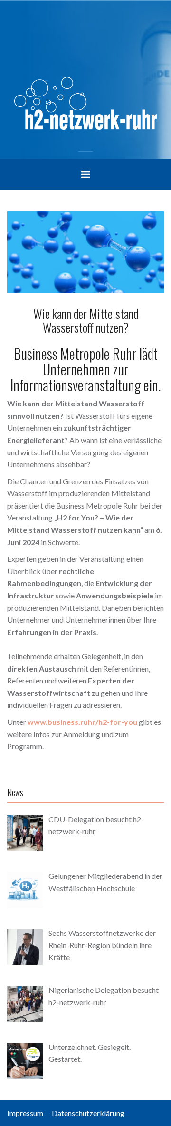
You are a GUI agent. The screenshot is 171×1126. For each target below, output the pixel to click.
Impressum (28, 1112)
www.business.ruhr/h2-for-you (82, 721)
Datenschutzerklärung (88, 1112)
